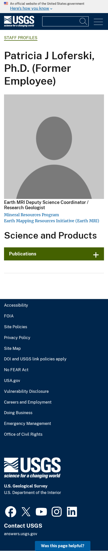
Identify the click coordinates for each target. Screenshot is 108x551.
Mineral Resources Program (31, 214)
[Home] (19, 25)
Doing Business (18, 413)
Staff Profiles (20, 37)
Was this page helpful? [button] (62, 545)
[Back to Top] (90, 533)
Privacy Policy (17, 338)
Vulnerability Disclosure (26, 391)
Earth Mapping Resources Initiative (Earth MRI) (51, 220)
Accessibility (16, 305)
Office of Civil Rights (23, 434)
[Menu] (98, 22)
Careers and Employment (27, 402)
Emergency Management (27, 423)
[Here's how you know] (54, 6)
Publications (22, 253)
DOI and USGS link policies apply (35, 359)
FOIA (9, 316)
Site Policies (15, 327)
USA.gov (12, 380)
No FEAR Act (16, 370)
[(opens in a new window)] (10, 511)
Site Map (12, 348)
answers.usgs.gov (20, 533)
